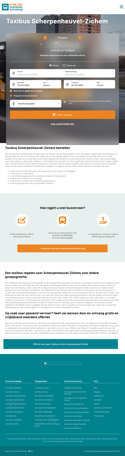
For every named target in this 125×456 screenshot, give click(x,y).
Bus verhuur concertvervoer (45, 416)
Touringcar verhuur (42, 388)
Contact (96, 404)
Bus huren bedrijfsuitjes (43, 412)
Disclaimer (98, 400)
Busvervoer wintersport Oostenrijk (77, 420)
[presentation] (45, 38)
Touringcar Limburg (12, 392)
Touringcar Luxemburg (13, 420)
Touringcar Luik (10, 416)
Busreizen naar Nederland (74, 404)
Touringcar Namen (12, 424)
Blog (95, 388)
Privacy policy (99, 416)
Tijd (44, 82)
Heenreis (20, 82)
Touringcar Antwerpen (13, 388)
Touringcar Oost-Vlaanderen (15, 396)
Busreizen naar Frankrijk (73, 416)
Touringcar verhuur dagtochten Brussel (75, 399)
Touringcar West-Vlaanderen (15, 404)
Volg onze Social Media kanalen (16, 451)
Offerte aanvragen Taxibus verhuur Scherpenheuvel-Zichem (60, 344)
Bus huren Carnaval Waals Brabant (76, 412)
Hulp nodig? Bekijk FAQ (62, 124)
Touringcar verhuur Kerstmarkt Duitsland (75, 393)
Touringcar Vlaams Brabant (15, 400)
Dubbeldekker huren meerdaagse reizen (47, 425)
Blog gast (97, 392)
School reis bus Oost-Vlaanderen (76, 408)
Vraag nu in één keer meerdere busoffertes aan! (63, 248)
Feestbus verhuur (41, 392)
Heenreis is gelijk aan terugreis (28, 91)
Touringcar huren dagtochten (45, 408)
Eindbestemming (71, 72)
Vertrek (20, 72)
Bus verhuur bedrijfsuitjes (44, 396)
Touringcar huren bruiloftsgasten (47, 420)
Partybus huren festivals (73, 388)
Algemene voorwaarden (103, 408)
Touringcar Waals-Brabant (14, 408)
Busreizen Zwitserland (72, 428)
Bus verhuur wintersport (44, 400)
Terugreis (74, 82)
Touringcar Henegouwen (14, 412)
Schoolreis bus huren (43, 404)
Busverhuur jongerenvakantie (75, 424)
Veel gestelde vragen (101, 412)
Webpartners (99, 396)
